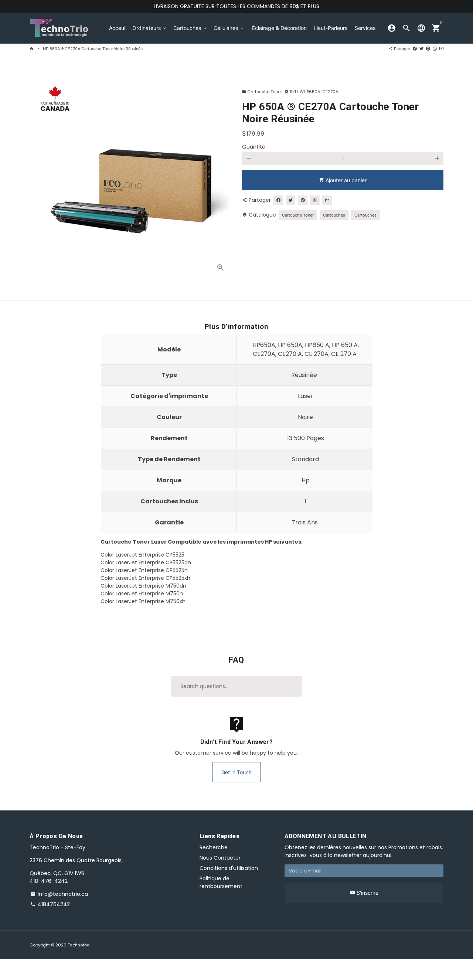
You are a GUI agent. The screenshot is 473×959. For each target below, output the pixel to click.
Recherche (214, 847)
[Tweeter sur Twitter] (421, 48)
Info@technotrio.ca (59, 894)
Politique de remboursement (221, 882)
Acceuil (117, 28)
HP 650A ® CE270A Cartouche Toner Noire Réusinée (93, 48)
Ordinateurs (149, 28)
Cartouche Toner (262, 92)
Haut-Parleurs (330, 28)
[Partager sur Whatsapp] (435, 48)
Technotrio (78, 945)
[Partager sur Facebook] (415, 48)
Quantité (253, 146)
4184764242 (50, 904)
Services (365, 28)
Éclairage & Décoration (279, 28)
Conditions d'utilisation (229, 868)
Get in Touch (236, 772)
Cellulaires (229, 28)
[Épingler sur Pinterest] (428, 48)
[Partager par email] (441, 48)
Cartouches (190, 28)
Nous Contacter (220, 857)
